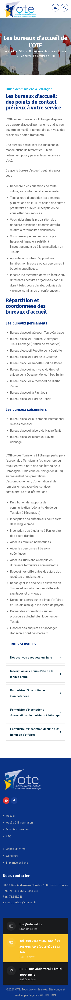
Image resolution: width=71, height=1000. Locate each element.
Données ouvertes (17, 829)
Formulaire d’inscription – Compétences (27, 693)
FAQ (8, 836)
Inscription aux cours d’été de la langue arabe (31, 674)
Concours (12, 856)
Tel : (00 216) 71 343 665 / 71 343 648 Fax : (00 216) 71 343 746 (40, 946)
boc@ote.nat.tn (31, 924)
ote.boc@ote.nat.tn (25, 902)
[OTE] (20, 9)
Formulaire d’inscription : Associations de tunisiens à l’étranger (35, 712)
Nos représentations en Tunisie (47, 51)
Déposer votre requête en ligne (31, 657)
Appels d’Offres (16, 849)
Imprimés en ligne (17, 862)
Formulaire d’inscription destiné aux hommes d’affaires (34, 731)
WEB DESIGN (48, 995)
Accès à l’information (19, 822)
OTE (21, 51)
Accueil (9, 51)
